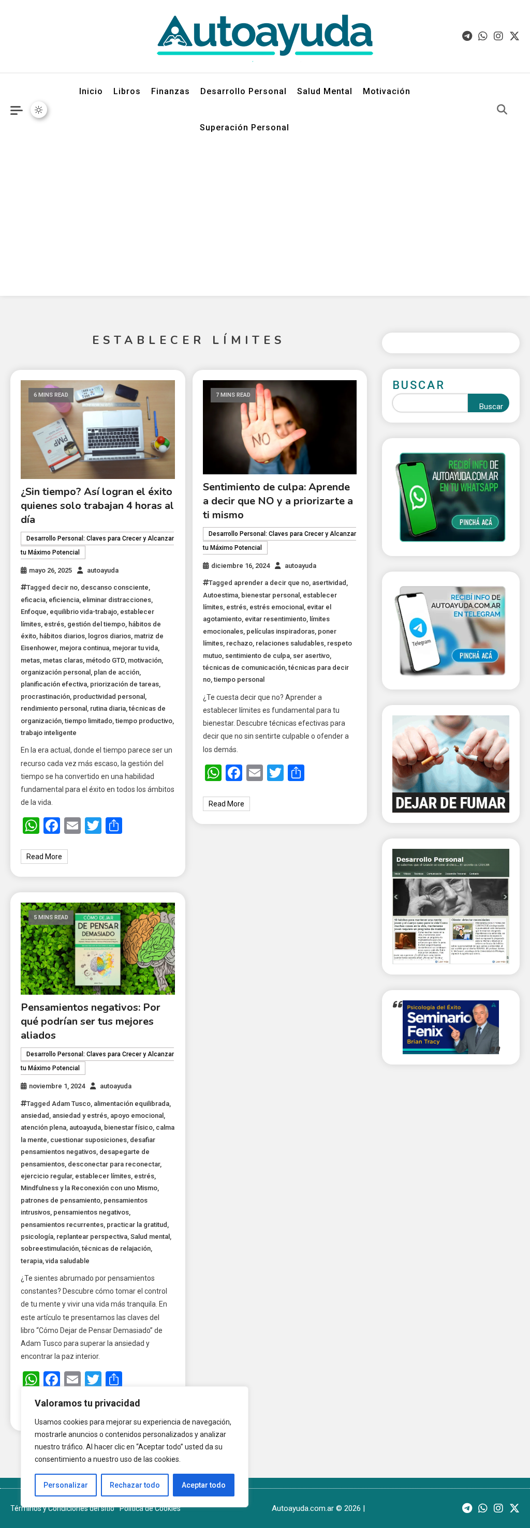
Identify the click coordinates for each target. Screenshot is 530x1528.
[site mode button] (39, 109)
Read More (44, 856)
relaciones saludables (290, 643)
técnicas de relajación (116, 1248)
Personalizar (65, 1485)
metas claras (63, 660)
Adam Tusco (71, 1103)
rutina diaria (108, 708)
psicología (37, 1236)
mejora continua (84, 648)
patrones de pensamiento (60, 1200)
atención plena (43, 1127)
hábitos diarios (62, 636)
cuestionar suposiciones (88, 1140)
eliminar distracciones (116, 600)
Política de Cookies (150, 1508)
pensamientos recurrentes (62, 1225)
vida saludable (68, 1261)
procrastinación (45, 696)
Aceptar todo (204, 1485)
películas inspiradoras (280, 631)
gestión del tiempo (96, 624)
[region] (134, 1446)
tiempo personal (239, 679)
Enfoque (34, 612)
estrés (54, 624)
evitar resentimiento (275, 619)
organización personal (56, 672)
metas (30, 660)
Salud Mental (324, 91)
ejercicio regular (46, 1176)
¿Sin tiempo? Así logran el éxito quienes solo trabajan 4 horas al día (97, 506)
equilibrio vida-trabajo (83, 612)
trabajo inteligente (49, 733)
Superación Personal (244, 127)
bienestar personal (270, 595)
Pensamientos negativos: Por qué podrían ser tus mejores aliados (90, 1021)
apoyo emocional (137, 1115)
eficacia (33, 600)
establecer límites (103, 1176)
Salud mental (150, 1236)
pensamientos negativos (91, 1212)
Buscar (418, 385)
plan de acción (116, 672)
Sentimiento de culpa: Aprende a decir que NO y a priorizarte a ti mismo (278, 501)
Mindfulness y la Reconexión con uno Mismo (89, 1188)
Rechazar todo (135, 1485)
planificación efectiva (54, 684)
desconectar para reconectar (114, 1164)
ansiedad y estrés (79, 1115)
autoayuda (103, 570)
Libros (127, 91)
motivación (144, 660)
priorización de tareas (124, 684)
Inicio (91, 91)
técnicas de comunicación (244, 667)
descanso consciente (115, 587)
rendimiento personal (54, 708)
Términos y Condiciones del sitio (62, 1508)
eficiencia (64, 600)
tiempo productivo (143, 721)
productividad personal (109, 696)
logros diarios (109, 636)
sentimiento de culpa (257, 656)
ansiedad (35, 1115)
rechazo (239, 643)
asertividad (329, 583)
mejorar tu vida (135, 648)
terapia (31, 1261)
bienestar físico (128, 1127)
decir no (65, 587)
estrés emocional (276, 607)
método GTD (105, 660)
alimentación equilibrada (131, 1103)
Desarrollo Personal (243, 91)
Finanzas (170, 91)
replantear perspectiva (91, 1236)
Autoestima (220, 595)
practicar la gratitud (137, 1225)
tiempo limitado (88, 721)
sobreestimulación (50, 1248)
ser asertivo (311, 656)
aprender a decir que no (271, 583)
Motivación (386, 91)
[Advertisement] (265, 223)
